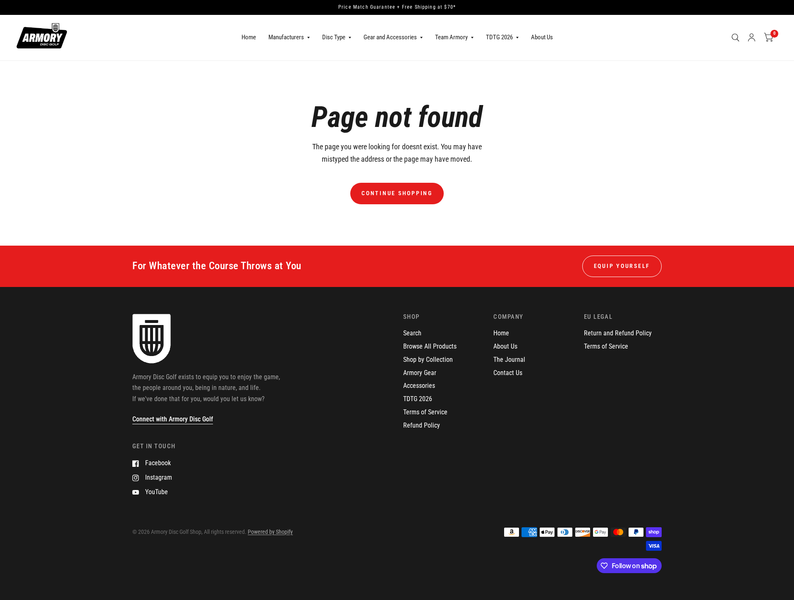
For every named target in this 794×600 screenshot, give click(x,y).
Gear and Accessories (390, 37)
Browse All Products (430, 346)
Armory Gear (419, 373)
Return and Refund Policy (618, 333)
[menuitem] (248, 37)
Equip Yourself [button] (622, 266)
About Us (542, 37)
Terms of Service (425, 412)
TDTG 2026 (499, 37)
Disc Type (333, 37)
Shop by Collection (428, 359)
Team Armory (451, 37)
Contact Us (507, 373)
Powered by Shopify (270, 531)
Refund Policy (421, 425)
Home (249, 37)
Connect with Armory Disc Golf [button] (172, 419)
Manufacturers (286, 37)
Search (412, 333)
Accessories (419, 386)
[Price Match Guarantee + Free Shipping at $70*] (397, 7)
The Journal (509, 359)
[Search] (735, 37)
